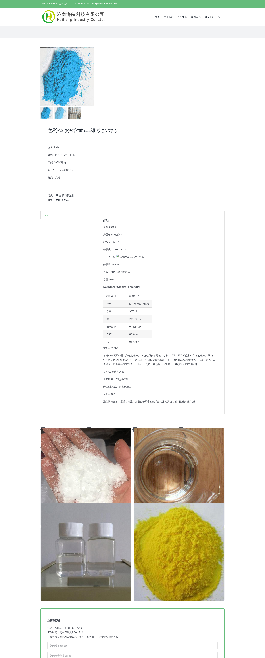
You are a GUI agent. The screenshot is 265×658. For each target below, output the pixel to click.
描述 (46, 215)
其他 (58, 195)
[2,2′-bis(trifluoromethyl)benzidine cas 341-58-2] (179, 552)
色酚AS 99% (62, 199)
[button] (219, 17)
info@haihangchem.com (104, 3)
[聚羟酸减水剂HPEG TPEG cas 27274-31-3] (86, 477)
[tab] (46, 215)
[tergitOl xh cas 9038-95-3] (86, 552)
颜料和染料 (68, 195)
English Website (48, 3)
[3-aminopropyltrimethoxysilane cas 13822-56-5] (179, 477)
